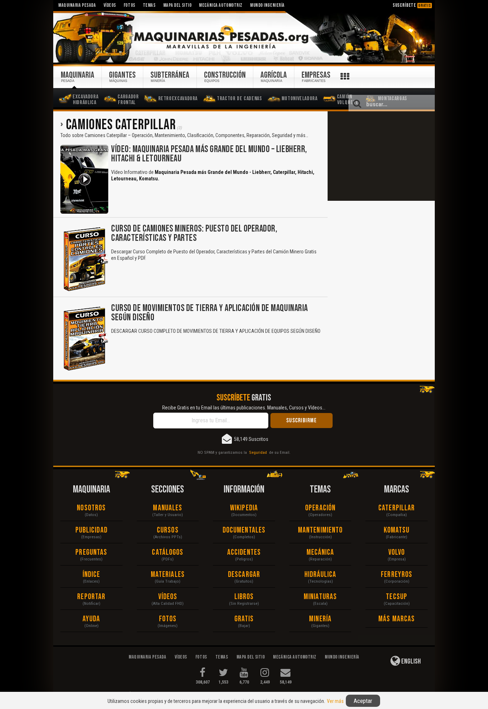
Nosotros (91, 508)
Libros (244, 597)
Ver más (335, 701)
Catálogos (167, 552)
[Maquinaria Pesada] (244, 37)
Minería (320, 619)
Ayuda (91, 619)
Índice (91, 574)
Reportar (91, 597)
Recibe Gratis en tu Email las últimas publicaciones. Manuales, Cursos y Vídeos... (243, 408)
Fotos (168, 619)
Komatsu (397, 530)
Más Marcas (396, 619)
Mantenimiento (320, 530)
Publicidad (91, 530)
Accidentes (244, 552)
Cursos (168, 530)
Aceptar (363, 700)
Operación (320, 508)
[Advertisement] (381, 156)
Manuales (167, 508)
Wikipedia (244, 508)
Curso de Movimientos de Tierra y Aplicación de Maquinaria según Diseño (209, 313)
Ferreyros (396, 574)
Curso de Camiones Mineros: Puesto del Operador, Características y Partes (194, 233)
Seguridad (258, 452)
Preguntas (91, 552)
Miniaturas (320, 597)
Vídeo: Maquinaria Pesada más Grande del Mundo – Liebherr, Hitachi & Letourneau (209, 154)
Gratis (244, 619)
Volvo (396, 552)
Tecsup (396, 597)
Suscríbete (412, 5)
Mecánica (320, 552)
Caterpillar (396, 508)
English (410, 661)
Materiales (168, 574)
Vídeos (168, 597)
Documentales (244, 530)
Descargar (244, 574)
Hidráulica (320, 574)
